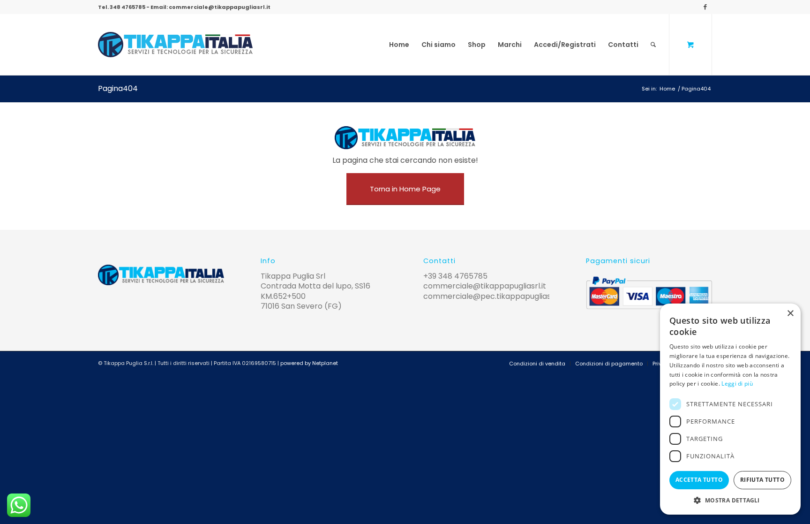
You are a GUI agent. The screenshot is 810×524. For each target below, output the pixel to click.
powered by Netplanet (309, 363)
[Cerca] (653, 44)
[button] (730, 500)
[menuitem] (399, 44)
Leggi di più (737, 383)
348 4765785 (127, 7)
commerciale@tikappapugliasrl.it (219, 7)
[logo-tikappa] (175, 44)
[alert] (730, 409)
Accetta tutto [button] (699, 480)
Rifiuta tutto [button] (762, 480)
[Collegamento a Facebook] (705, 7)
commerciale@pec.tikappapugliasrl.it (492, 296)
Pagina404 (118, 88)
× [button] (790, 313)
